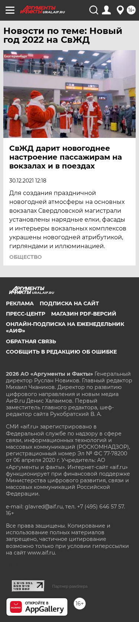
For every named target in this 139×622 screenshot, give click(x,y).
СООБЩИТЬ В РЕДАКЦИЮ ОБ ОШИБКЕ (61, 351)
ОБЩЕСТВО (25, 257)
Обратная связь (31, 341)
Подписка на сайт (69, 303)
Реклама (20, 303)
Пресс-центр (25, 313)
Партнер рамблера (69, 586)
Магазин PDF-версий (83, 313)
